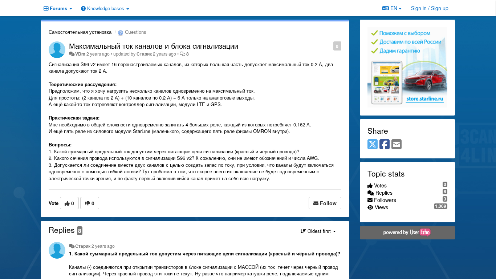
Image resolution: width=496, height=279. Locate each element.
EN (394, 8)
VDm (80, 53)
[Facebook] (384, 144)
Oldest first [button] (319, 230)
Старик (144, 53)
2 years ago (103, 246)
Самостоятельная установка (80, 31)
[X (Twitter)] (372, 144)
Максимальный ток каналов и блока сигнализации (153, 45)
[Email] (396, 144)
